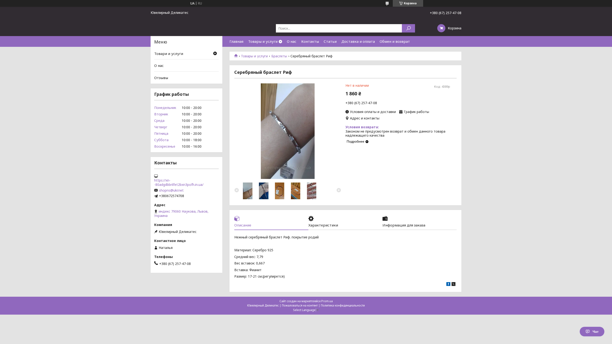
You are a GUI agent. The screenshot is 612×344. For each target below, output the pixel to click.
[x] (453, 284)
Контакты (310, 41)
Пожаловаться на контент (300, 305)
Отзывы (161, 77)
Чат (596, 331)
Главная (236, 41)
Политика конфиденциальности (343, 305)
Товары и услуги (263, 41)
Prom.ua (327, 301)
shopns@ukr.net (171, 190)
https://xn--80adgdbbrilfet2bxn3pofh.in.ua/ (178, 182)
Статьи (330, 41)
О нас (291, 41)
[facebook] (448, 284)
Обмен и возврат (395, 41)
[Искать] (408, 28)
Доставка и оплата (358, 41)
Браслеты (279, 56)
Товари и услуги (168, 53)
